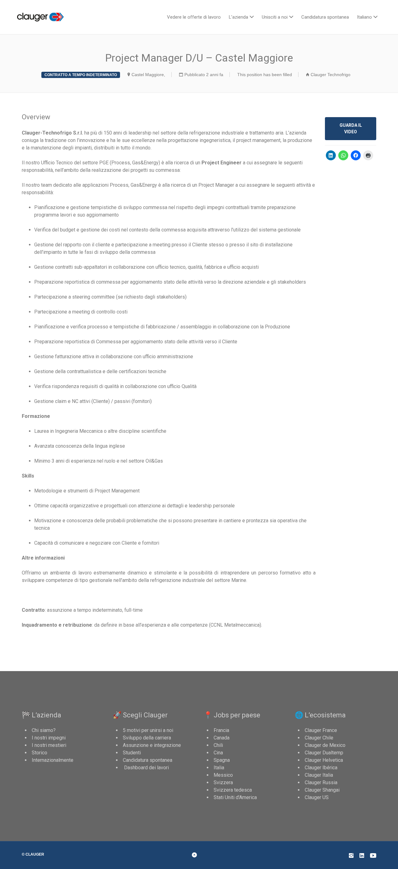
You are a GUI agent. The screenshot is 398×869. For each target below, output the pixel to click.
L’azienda (238, 17)
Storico (39, 753)
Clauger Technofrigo (330, 74)
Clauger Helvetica (324, 760)
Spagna (222, 760)
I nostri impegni (49, 738)
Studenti (132, 753)
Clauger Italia (319, 775)
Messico (223, 775)
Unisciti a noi (275, 17)
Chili (218, 745)
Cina (218, 753)
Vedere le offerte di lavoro (194, 17)
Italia (219, 768)
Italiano (364, 17)
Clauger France (321, 730)
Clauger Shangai (322, 790)
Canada (221, 738)
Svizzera (223, 782)
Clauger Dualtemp (324, 753)
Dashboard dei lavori (146, 768)
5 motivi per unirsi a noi (148, 730)
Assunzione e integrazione (152, 745)
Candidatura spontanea (325, 17)
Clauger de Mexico (325, 745)
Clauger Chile (319, 738)
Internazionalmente (52, 760)
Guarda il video (351, 128)
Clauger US (317, 797)
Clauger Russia (321, 782)
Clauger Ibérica (321, 768)
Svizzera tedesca (233, 790)
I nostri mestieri (49, 745)
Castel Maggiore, (148, 74)
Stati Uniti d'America (235, 797)
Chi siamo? (44, 730)
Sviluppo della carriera (147, 738)
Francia (221, 730)
